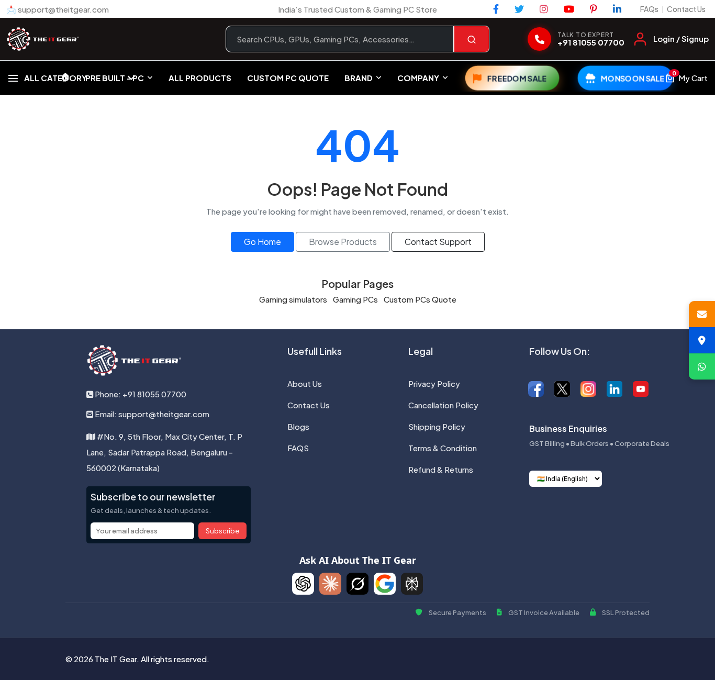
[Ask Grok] (357, 584)
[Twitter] (519, 9)
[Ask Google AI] (385, 584)
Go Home (262, 241)
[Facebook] (496, 9)
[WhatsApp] (702, 366)
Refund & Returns (440, 469)
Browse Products (343, 241)
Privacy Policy (434, 383)
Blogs (298, 426)
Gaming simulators (293, 299)
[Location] (702, 340)
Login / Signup (681, 38)
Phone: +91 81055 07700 (139, 394)
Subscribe (222, 531)
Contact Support (438, 241)
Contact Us (686, 9)
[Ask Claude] (330, 584)
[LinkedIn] (617, 9)
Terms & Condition (442, 448)
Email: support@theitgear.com (151, 414)
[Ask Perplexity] (412, 584)
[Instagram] (544, 9)
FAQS (298, 448)
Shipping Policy (436, 426)
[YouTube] (569, 9)
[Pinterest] (593, 9)
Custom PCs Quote (420, 299)
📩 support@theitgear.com (57, 9)
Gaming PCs (355, 299)
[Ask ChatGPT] (303, 584)
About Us (304, 383)
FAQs (649, 9)
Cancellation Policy (443, 405)
